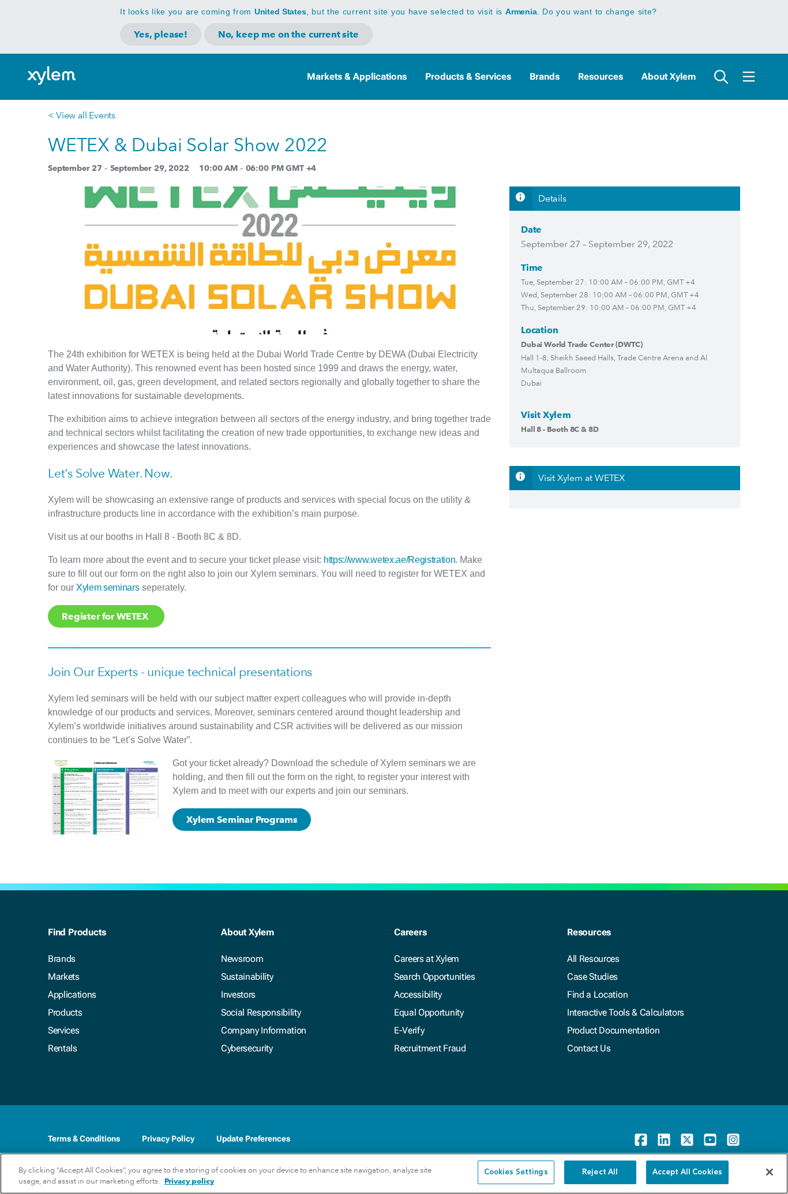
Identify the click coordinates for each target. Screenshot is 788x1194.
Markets (64, 976)
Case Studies (592, 976)
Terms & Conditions (84, 1138)
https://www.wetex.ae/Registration (389, 560)
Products (65, 1012)
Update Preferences (253, 1138)
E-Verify (409, 1030)
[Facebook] (641, 1140)
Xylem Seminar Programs (241, 819)
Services (63, 1030)
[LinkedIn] (664, 1140)
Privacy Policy (168, 1138)
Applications (72, 994)
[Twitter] (687, 1140)
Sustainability (247, 976)
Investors (238, 994)
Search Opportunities (434, 976)
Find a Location (597, 994)
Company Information (263, 1030)
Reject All (600, 1172)
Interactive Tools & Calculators (625, 1012)
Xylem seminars (108, 587)
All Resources (593, 958)
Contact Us (589, 1048)
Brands (545, 76)
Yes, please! (160, 34)
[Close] (769, 1172)
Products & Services (468, 76)
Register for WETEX (106, 616)
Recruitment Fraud (430, 1048)
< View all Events (81, 115)
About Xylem (668, 76)
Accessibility (418, 994)
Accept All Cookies (687, 1172)
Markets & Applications (357, 76)
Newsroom (242, 958)
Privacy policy (189, 1181)
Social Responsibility (261, 1012)
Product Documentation (613, 1030)
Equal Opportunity (429, 1012)
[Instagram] (733, 1140)
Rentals (62, 1048)
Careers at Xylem (426, 958)
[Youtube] (710, 1140)
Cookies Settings (516, 1172)
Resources (600, 76)
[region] (394, 1173)
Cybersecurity (247, 1048)
